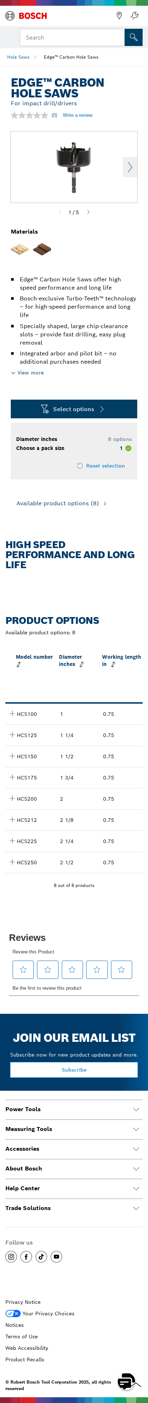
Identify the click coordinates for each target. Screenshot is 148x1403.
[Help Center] (136, 1188)
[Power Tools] (136, 1109)
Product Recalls (24, 1359)
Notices (14, 1325)
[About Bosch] (136, 1169)
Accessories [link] (22, 1149)
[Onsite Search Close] (118, 36)
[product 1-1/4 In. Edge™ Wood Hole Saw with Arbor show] (12, 735)
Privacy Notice (23, 1302)
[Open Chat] (126, 1381)
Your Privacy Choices (48, 1313)
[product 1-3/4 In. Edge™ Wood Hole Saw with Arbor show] (12, 777)
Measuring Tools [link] (28, 1129)
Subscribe (74, 1070)
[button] (11, 1256)
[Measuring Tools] (136, 1129)
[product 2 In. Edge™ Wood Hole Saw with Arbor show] (12, 798)
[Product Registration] (134, 15)
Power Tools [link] (23, 1109)
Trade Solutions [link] (28, 1208)
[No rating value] (31, 115)
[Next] (88, 212)
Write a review (77, 115)
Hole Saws (18, 57)
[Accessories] (136, 1149)
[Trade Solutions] (136, 1208)
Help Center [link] (22, 1188)
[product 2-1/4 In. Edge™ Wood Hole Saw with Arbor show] (12, 841)
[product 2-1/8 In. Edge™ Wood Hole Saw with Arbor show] (12, 819)
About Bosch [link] (23, 1168)
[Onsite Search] (134, 37)
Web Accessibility (26, 1348)
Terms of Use (21, 1336)
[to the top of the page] (137, 1360)
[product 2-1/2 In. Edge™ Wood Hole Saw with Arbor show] (12, 862)
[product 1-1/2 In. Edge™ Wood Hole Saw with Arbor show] (12, 756)
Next (130, 167)
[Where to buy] (119, 15)
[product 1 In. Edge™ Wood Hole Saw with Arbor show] (12, 713)
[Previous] (60, 212)
